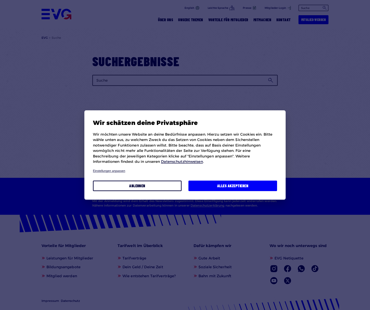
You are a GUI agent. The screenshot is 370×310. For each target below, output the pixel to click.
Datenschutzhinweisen (182, 161)
